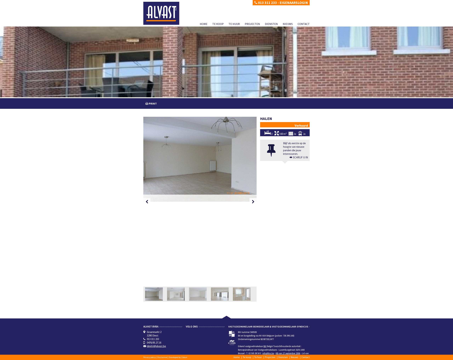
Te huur (234, 24)
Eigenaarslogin (294, 2)
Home (203, 24)
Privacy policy (149, 357)
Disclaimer (162, 357)
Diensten (271, 24)
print (152, 103)
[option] (200, 159)
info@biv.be (268, 353)
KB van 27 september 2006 (288, 353)
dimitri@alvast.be (156, 346)
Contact (304, 24)
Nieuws (288, 24)
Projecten (252, 24)
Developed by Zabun (178, 357)
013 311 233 (267, 2)
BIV (264, 346)
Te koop (218, 24)
